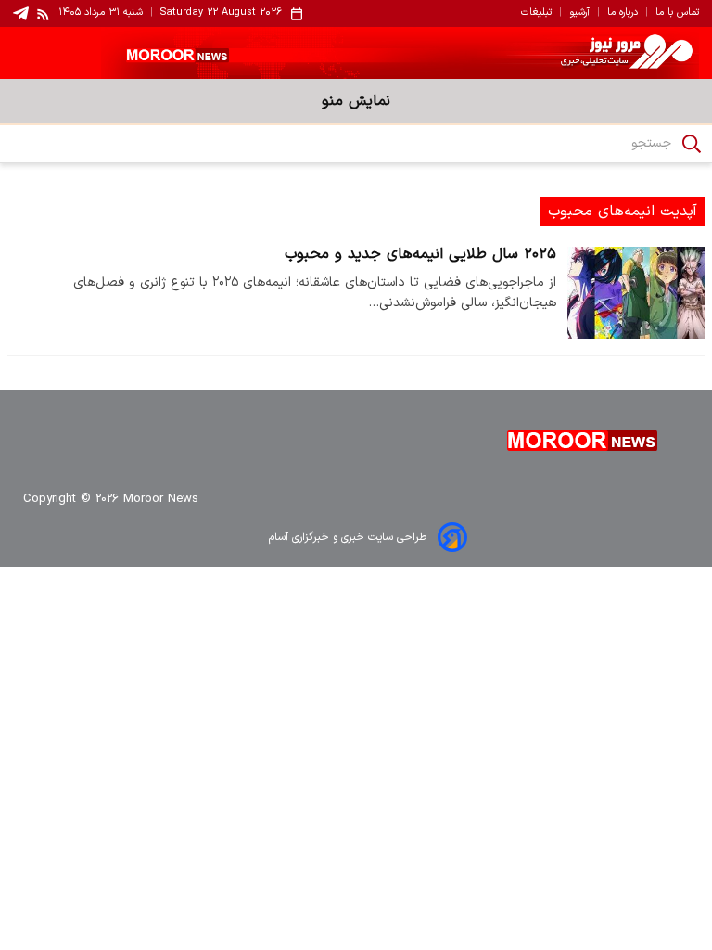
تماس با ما (677, 13)
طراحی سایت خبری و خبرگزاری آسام (347, 537)
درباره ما (622, 13)
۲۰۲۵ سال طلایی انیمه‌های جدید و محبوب (420, 254)
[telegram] (21, 13)
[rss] (43, 13)
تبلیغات (536, 13)
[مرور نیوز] (356, 53)
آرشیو (579, 13)
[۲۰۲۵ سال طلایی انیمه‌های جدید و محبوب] (636, 293)
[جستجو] (691, 143)
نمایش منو (356, 101)
